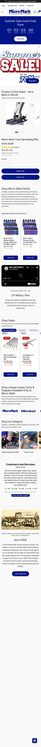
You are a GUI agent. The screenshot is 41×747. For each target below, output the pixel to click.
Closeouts (22, 330)
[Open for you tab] (34, 740)
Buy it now (20, 177)
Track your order (12, 5)
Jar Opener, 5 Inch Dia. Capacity (28, 357)
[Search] (34, 12)
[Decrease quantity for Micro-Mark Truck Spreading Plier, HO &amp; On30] (3, 163)
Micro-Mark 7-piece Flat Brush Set (10, 357)
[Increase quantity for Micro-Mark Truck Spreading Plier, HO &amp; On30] (9, 163)
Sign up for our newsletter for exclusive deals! (22, 1)
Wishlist (22, 5)
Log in (3, 5)
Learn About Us (20, 574)
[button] (20, 38)
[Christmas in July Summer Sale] (20, 64)
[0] (38, 12)
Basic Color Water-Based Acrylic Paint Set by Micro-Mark (10, 241)
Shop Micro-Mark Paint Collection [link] (13, 213)
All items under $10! (9, 330)
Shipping (3, 153)
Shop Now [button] (32, 81)
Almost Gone (34, 330)
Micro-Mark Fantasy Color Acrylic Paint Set (29, 240)
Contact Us (30, 5)
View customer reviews (20, 495)
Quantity (4, 159)
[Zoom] (32, 104)
